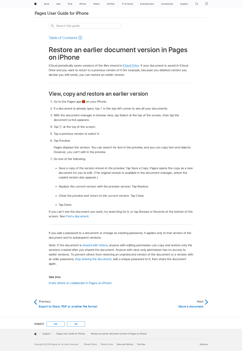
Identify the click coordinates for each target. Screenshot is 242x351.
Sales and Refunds (125, 344)
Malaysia (204, 344)
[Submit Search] (52, 26)
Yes (55, 324)
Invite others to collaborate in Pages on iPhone (80, 283)
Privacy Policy (90, 344)
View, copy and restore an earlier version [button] (98, 93)
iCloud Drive (131, 65)
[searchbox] (85, 25)
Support (46, 334)
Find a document (77, 216)
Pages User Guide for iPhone (62, 13)
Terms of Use (107, 344)
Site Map (141, 344)
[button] (196, 4)
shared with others (95, 245)
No (76, 324)
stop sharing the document (93, 259)
